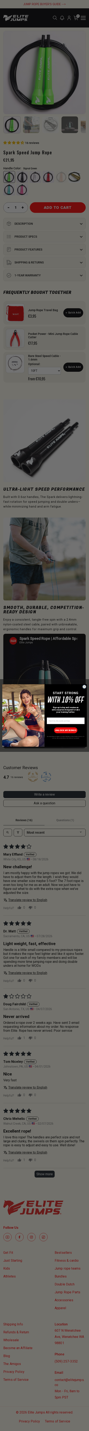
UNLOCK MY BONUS (65, 730)
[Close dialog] (84, 686)
